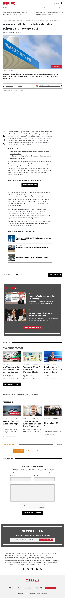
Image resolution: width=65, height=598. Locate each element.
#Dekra (34, 394)
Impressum (20, 593)
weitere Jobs (18, 451)
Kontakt (39, 588)
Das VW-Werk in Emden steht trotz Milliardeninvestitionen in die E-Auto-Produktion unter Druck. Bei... (32, 431)
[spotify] (41, 568)
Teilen (20, 86)
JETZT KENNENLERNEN (32, 327)
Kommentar (13, 483)
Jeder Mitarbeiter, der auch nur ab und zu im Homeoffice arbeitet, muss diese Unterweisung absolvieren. (43, 319)
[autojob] (58, 444)
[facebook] (23, 568)
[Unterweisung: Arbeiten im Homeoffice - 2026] (15, 315)
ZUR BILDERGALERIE (30, 185)
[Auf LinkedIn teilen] (4, 139)
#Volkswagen (34, 418)
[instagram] (28, 568)
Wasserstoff (36, 132)
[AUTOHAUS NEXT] (12, 288)
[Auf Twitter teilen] (4, 135)
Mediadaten (28, 588)
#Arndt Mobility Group (55, 419)
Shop (11, 588)
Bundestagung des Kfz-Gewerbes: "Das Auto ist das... (53, 369)
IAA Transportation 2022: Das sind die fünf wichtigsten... (11, 369)
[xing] (32, 568)
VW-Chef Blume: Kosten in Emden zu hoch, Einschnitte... (32, 424)
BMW (44, 209)
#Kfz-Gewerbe (55, 364)
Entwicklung (20, 201)
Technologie (20, 199)
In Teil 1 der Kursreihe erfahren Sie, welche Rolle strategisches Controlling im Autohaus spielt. (41, 302)
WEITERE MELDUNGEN (12, 384)
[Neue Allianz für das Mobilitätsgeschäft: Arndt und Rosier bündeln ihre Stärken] (53, 411)
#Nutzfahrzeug (23, 394)
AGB (26, 593)
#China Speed (13, 418)
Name (35, 476)
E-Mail (12, 476)
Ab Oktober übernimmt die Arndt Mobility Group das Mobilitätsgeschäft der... (52, 433)
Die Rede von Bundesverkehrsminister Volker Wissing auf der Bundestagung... (52, 377)
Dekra (47, 134)
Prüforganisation (40, 134)
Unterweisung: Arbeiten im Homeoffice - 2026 (41, 314)
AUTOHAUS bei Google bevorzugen (49, 86)
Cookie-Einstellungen (42, 593)
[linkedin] (37, 568)
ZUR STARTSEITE (55, 275)
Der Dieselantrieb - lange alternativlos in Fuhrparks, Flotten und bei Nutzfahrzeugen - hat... (11, 377)
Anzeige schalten (34, 451)
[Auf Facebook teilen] (4, 131)
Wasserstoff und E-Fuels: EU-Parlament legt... (32, 369)
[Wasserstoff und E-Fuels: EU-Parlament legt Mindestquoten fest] (32, 356)
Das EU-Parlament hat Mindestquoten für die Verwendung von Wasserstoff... (31, 377)
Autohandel (20, 20)
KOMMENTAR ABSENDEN (32, 513)
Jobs (18, 588)
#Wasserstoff (13, 348)
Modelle (35, 223)
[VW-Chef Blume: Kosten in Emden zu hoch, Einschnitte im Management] (32, 411)
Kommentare (9, 86)
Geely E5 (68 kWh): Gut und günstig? (11, 422)
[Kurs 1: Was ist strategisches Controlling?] (15, 298)
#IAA (11, 364)
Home (4, 20)
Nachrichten (11, 20)
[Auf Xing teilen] (4, 143)
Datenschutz (32, 593)
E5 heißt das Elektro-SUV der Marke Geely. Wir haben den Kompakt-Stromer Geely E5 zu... (11, 431)
